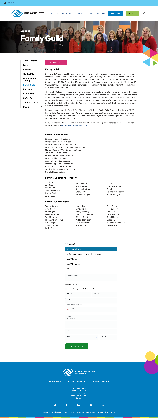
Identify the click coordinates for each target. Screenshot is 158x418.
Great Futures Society (30, 79)
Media (26, 107)
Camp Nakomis (67, 13)
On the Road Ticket (56, 62)
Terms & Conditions (92, 412)
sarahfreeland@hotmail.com (74, 125)
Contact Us (28, 74)
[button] (144, 13)
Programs (101, 13)
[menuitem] (147, 3)
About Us (54, 13)
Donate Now (55, 381)
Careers (27, 69)
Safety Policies (30, 98)
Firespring (111, 412)
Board (26, 65)
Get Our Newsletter (76, 381)
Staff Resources (30, 102)
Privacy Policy (80, 412)
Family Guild (29, 85)
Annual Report (30, 61)
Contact (79, 398)
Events (91, 13)
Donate (134, 13)
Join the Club (115, 13)
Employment (81, 13)
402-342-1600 (12, 3)
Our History (28, 94)
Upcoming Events (100, 381)
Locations (28, 89)
